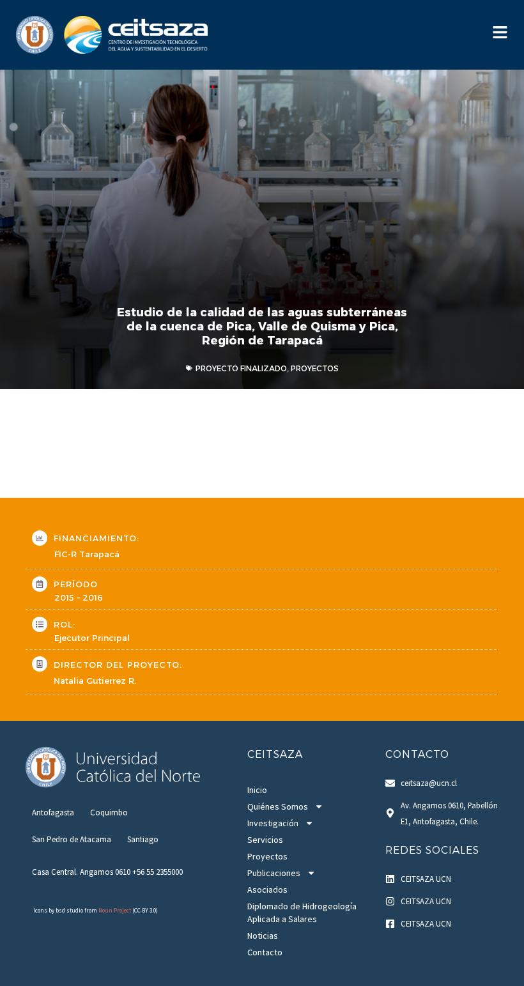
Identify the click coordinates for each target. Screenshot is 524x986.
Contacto (264, 952)
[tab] (53, 812)
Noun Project (114, 910)
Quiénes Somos (277, 806)
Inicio (257, 790)
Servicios (265, 839)
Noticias (262, 935)
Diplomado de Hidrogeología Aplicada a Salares (302, 912)
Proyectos (267, 856)
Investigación (272, 823)
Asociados (267, 889)
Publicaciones (273, 873)
